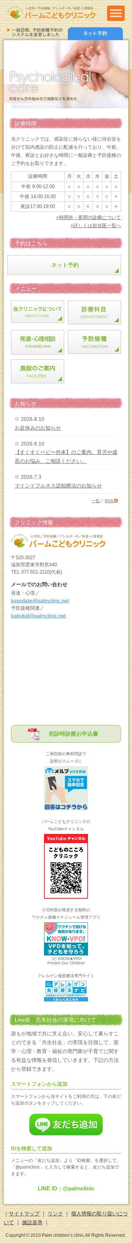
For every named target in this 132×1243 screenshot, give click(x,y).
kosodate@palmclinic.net (40, 600)
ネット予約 (65, 265)
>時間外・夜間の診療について (88, 217)
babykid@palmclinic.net (38, 616)
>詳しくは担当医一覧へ (95, 225)
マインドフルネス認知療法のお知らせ (58, 486)
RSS (109, 501)
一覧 (96, 501)
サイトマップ (24, 1213)
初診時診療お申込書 (73, 733)
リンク (55, 1213)
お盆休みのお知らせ (38, 428)
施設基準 (32, 1222)
